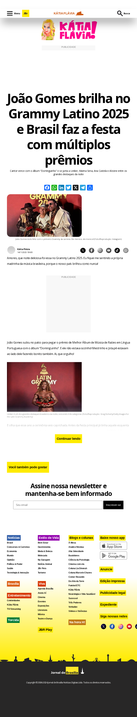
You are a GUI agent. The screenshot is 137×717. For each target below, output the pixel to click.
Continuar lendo (68, 438)
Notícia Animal (45, 564)
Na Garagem (44, 560)
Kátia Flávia (12, 604)
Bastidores (73, 555)
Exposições (43, 606)
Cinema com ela (76, 564)
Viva (42, 584)
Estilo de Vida (49, 538)
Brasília (13, 584)
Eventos (42, 601)
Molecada (42, 555)
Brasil (10, 542)
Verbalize (72, 607)
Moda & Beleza (45, 551)
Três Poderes (75, 602)
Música (41, 614)
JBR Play (45, 629)
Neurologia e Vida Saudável (81, 594)
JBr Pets (42, 568)
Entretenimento (19, 595)
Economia (12, 551)
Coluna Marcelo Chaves (80, 572)
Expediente (108, 604)
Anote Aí (42, 593)
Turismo (42, 572)
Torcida (13, 620)
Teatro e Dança (45, 618)
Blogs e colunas (81, 538)
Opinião (10, 560)
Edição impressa (112, 581)
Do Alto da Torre (76, 581)
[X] (75, 188)
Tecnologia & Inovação (18, 572)
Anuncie (106, 569)
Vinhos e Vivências (77, 611)
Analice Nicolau (76, 547)
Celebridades (13, 600)
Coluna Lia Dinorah (77, 568)
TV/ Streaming (14, 609)
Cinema (41, 597)
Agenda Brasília (45, 588)
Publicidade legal (112, 593)
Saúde (10, 568)
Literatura (42, 610)
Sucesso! (73, 598)
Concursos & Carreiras (18, 547)
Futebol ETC (74, 585)
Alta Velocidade (75, 551)
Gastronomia (44, 547)
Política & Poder (14, 564)
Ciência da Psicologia (78, 560)
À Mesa (72, 542)
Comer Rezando (76, 577)
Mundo (10, 555)
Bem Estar (43, 542)
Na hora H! (77, 622)
